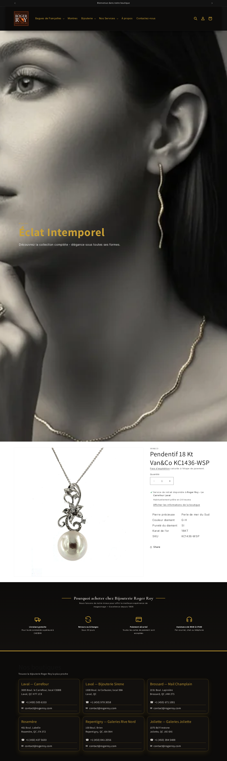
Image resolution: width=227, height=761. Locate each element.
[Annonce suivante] (212, 3)
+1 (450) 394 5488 (162, 740)
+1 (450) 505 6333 (34, 702)
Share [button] (156, 547)
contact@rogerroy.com (36, 708)
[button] (49, 18)
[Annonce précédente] (15, 3)
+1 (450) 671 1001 (162, 702)
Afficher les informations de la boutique (176, 504)
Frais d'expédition (160, 468)
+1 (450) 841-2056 (98, 740)
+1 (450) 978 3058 (98, 702)
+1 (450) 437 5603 (34, 740)
